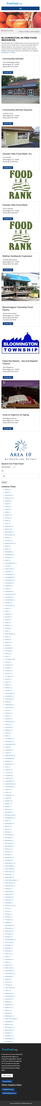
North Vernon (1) (10, 883)
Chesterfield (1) (10, 577)
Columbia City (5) (10, 594)
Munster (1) (8, 855)
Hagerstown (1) (10, 705)
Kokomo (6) (8, 770)
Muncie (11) (8, 852)
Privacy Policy (7, 1081)
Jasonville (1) (9, 750)
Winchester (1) (9, 1027)
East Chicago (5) (10, 634)
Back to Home (8, 30)
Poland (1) (8, 908)
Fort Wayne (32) (10, 659)
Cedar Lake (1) (9, 569)
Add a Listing (7, 1075)
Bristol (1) (8, 549)
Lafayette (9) (9, 775)
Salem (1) (8, 956)
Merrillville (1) (9, 812)
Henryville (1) (9, 727)
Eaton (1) (8, 637)
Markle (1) (8, 806)
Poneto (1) (8, 911)
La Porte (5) (8, 772)
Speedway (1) (9, 976)
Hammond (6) (9, 707)
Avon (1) (7, 523)
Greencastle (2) (10, 693)
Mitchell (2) (8, 826)
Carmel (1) (8, 566)
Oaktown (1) (9, 888)
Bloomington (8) (10, 535)
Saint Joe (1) (9, 954)
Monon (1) (8, 829)
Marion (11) (8, 804)
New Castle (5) (9, 869)
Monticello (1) (9, 838)
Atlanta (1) (8, 509)
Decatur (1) (8, 620)
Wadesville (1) (9, 1005)
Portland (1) (8, 917)
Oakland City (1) (10, 886)
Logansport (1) (9, 795)
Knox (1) (7, 767)
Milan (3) (8, 821)
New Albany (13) (10, 863)
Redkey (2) (8, 922)
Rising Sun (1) (9, 931)
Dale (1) (7, 611)
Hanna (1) (8, 710)
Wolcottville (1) (9, 1030)
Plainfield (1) (9, 903)
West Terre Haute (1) (11, 1019)
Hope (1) (8, 736)
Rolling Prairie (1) (10, 939)
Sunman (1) (8, 982)
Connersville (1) (10, 600)
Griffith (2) (8, 702)
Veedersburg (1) (10, 996)
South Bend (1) (9, 971)
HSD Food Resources (9, 1093)
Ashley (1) (8, 506)
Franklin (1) (8, 668)
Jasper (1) (8, 753)
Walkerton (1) (9, 1007)
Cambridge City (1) (11, 563)
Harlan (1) (8, 716)
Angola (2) (8, 501)
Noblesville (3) (9, 877)
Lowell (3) (8, 798)
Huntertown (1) (9, 738)
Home (21, 31)
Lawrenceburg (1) (10, 784)
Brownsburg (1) (10, 555)
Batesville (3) (9, 526)
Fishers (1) (8, 654)
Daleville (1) (8, 614)
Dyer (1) (7, 631)
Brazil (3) (8, 546)
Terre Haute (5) (10, 988)
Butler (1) (8, 560)
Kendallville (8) (9, 758)
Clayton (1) (8, 588)
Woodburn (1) (9, 1036)
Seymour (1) (9, 965)
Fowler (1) (8, 662)
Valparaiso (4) (9, 993)
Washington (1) (9, 1016)
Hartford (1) (8, 719)
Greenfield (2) (9, 696)
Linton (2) (8, 792)
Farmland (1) (9, 651)
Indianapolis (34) (10, 744)
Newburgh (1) (9, 874)
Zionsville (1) (9, 1041)
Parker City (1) (9, 894)
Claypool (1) (9, 586)
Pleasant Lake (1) (10, 905)
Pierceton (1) (9, 900)
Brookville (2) (9, 552)
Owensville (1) (9, 891)
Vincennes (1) (9, 999)
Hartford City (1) (10, 721)
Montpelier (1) (9, 840)
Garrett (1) (8, 679)
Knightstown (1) (10, 764)
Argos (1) (8, 504)
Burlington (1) (9, 557)
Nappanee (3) (9, 857)
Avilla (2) (7, 521)
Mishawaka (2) (9, 823)
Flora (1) (7, 656)
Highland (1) (9, 730)
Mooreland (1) (9, 843)
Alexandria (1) (9, 495)
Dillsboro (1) (9, 625)
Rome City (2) (9, 942)
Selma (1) (8, 962)
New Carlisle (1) (10, 866)
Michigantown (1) (10, 818)
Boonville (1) (9, 540)
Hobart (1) (8, 733)
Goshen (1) (8, 690)
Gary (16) (8, 682)
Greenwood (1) (9, 699)
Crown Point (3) (10, 605)
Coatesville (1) (9, 591)
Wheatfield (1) (9, 1022)
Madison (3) (8, 801)
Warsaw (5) (8, 1013)
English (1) (8, 645)
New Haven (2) (9, 871)
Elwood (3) (8, 642)
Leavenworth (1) (10, 787)
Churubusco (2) (10, 580)
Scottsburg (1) (9, 959)
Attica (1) (8, 512)
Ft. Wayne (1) (9, 676)
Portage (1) (8, 914)
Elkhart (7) (8, 639)
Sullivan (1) (8, 979)
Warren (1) (8, 1010)
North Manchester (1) (11, 880)
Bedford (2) (8, 529)
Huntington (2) (9, 741)
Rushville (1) (9, 951)
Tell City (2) (8, 985)
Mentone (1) (9, 809)
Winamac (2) (9, 1024)
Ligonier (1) (8, 789)
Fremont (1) (8, 673)
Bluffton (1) (8, 538)
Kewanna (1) (9, 761)
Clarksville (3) (9, 583)
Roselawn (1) (9, 945)
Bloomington (35, 31)
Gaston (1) (8, 685)
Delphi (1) (8, 622)
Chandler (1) (9, 571)
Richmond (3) (9, 928)
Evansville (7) (9, 648)
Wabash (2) (8, 1002)
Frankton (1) (9, 671)
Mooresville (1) (9, 846)
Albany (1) (8, 489)
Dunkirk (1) (8, 628)
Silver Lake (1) (9, 968)
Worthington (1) (10, 1038)
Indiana (27, 31)
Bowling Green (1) (10, 543)
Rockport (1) (9, 937)
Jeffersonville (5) (10, 755)
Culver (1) (8, 608)
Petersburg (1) (9, 897)
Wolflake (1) (8, 1033)
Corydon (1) (8, 603)
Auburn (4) (8, 515)
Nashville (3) (9, 860)
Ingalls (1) (8, 747)
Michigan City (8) (10, 815)
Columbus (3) (9, 597)
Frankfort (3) (9, 665)
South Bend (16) (10, 973)
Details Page (8, 72)
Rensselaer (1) (9, 925)
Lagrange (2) (9, 778)
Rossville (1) (9, 948)
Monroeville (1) (9, 835)
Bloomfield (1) (9, 532)
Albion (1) (8, 492)
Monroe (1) (8, 832)
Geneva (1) (8, 688)
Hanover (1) (8, 713)
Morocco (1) (9, 849)
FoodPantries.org (8, 1089)
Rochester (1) (9, 934)
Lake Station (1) (10, 781)
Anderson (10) (9, 498)
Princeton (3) (9, 920)
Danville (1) (8, 617)
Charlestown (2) (10, 574)
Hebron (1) (8, 724)
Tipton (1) (8, 990)
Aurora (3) (8, 518)
